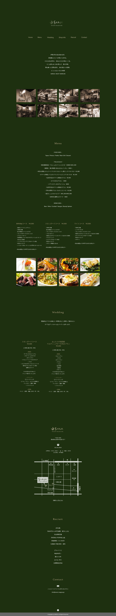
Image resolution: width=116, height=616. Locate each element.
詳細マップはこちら (58, 500)
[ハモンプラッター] (47, 264)
